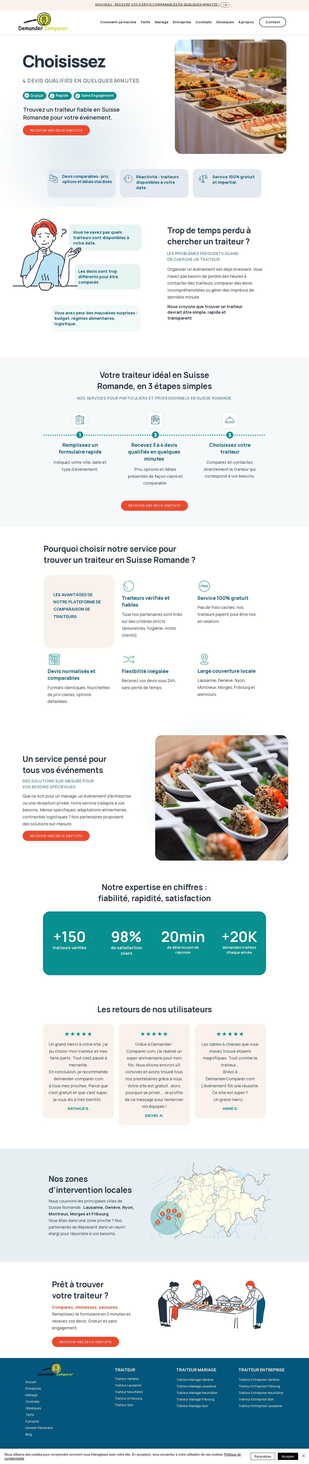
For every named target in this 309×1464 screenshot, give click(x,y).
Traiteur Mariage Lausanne (196, 1386)
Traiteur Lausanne (128, 1385)
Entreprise (33, 1388)
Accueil (30, 1382)
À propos (32, 1421)
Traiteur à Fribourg (128, 1398)
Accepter (288, 1456)
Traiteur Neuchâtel (128, 1392)
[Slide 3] (217, 850)
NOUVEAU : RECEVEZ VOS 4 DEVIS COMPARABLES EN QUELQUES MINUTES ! (157, 4)
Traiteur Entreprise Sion (256, 1399)
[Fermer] (303, 1456)
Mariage (31, 1395)
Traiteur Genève (126, 1379)
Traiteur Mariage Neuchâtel (196, 1393)
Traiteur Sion (123, 1405)
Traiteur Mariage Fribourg (195, 1399)
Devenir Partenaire (39, 1428)
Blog (28, 1434)
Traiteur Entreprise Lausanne (260, 1406)
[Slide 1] (221, 850)
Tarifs (29, 1414)
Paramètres (262, 1456)
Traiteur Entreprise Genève (258, 1379)
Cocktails (32, 1401)
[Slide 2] (225, 850)
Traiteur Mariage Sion (192, 1406)
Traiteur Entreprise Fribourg (259, 1386)
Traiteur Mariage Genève (195, 1379)
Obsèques (33, 1408)
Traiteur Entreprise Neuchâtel (260, 1393)
